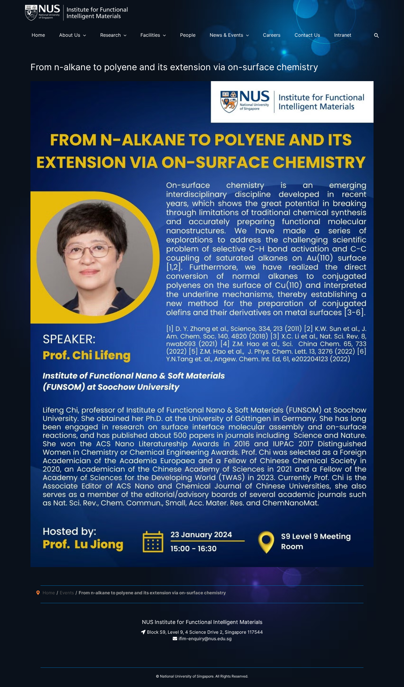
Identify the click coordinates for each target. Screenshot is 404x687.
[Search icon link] (376, 35)
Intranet (342, 35)
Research (110, 35)
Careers (271, 35)
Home (38, 35)
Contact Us (307, 35)
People (187, 35)
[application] (83, 35)
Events (67, 592)
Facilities (150, 35)
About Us (69, 35)
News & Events (226, 35)
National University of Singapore (187, 676)
